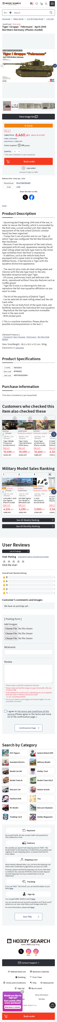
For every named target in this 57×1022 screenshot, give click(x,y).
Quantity (7, 151)
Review (8, 661)
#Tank (4, 206)
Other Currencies (10, 138)
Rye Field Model (23, 183)
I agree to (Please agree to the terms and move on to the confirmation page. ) (29, 714)
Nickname (9, 647)
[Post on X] (25, 197)
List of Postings (15, 551)
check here (42, 852)
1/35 (18, 186)
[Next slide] (55, 66)
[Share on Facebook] (31, 197)
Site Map (42, 999)
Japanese (19, 347)
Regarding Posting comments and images (33, 557)
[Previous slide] (2, 66)
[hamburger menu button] (52, 3)
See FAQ (27, 916)
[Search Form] (46, 4)
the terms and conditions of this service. (28, 713)
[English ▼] (31, 3)
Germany (18, 367)
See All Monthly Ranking (28, 526)
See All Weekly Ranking (27, 520)
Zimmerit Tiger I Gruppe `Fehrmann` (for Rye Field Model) (25, 338)
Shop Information (41, 995)
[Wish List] (36, 3)
